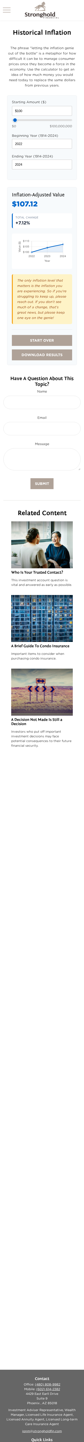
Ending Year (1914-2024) (32, 156)
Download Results (42, 355)
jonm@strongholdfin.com (42, 1431)
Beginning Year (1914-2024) (35, 135)
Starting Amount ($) (29, 102)
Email (42, 417)
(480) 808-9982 (47, 1384)
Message (42, 444)
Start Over (42, 340)
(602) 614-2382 (48, 1389)
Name (42, 391)
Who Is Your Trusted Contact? (37, 572)
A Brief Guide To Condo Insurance (40, 646)
